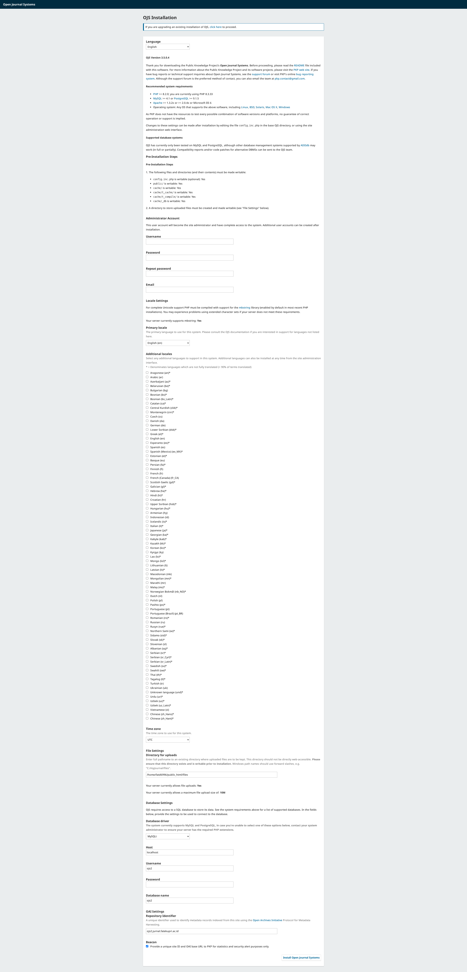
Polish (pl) (156, 600)
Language (153, 42)
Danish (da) (157, 421)
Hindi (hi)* (156, 495)
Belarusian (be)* (160, 386)
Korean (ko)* (158, 548)
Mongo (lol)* (158, 561)
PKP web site (301, 69)
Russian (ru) (157, 622)
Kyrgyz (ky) (156, 552)
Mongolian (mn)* (160, 578)
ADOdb (305, 145)
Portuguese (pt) (159, 609)
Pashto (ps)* (157, 604)
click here (216, 27)
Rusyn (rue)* (158, 626)
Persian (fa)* (158, 464)
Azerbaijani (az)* (160, 381)
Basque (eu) (157, 460)
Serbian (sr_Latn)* (161, 661)
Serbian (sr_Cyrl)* (161, 657)
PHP (155, 94)
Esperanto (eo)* (160, 443)
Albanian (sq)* (159, 648)
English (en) (157, 438)
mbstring (244, 307)
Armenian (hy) (158, 513)
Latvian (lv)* (157, 569)
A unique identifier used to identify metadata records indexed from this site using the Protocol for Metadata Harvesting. (228, 922)
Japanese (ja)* (158, 530)
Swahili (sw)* (158, 670)
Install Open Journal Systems (301, 957)
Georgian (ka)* (159, 534)
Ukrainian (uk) (159, 688)
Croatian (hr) (158, 499)
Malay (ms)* (157, 587)
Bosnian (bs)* (158, 394)
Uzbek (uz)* (157, 701)
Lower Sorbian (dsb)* (163, 429)
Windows (284, 107)
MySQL (157, 98)
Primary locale (156, 328)
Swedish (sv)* (158, 666)
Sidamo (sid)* (158, 635)
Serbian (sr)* (158, 653)
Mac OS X (271, 107)
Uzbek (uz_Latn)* (160, 705)
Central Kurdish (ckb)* (164, 408)
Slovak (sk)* (157, 639)
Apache (157, 102)
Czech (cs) (156, 416)
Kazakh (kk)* (158, 543)
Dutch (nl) (156, 596)
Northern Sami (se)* (162, 631)
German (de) (157, 425)
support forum (261, 74)
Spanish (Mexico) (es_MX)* (166, 451)
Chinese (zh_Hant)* (162, 718)
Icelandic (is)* (158, 521)
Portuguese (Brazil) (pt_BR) (166, 613)
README (299, 65)
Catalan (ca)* (158, 403)
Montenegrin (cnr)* (162, 412)
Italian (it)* (156, 526)
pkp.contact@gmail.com (290, 78)
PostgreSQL (181, 98)
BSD (252, 107)
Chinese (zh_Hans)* (162, 714)
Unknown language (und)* (166, 692)
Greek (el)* (156, 434)
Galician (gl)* (158, 486)
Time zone (153, 729)
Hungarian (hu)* (160, 508)
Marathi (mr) (158, 583)
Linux (244, 107)
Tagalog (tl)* (157, 679)
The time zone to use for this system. (169, 733)
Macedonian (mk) (161, 574)
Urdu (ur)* (156, 696)
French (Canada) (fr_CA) (164, 478)
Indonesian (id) (159, 517)
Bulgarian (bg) (159, 390)
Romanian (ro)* (159, 618)
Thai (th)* (156, 674)
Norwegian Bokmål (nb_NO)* (168, 591)
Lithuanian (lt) (158, 565)
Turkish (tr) (157, 683)
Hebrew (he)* (158, 491)
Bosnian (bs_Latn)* (161, 399)
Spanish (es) (157, 447)
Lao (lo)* (155, 556)
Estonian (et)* (158, 456)
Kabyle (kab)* (158, 539)
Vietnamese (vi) (159, 709)
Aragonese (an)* (160, 373)
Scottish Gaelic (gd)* (162, 482)
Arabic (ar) (156, 377)
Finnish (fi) (156, 469)
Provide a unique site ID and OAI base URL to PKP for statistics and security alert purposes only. (209, 946)
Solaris (260, 107)
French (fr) (156, 473)
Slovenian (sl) (158, 644)
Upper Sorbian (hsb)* (163, 504)
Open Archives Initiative (267, 920)
